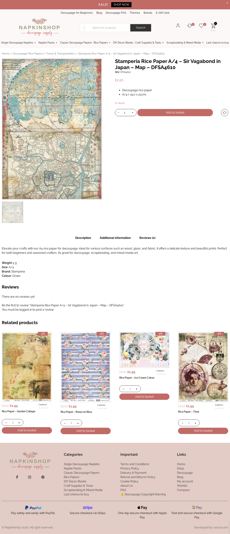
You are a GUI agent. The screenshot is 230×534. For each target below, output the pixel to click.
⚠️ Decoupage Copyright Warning (143, 494)
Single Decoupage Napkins (17, 42)
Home (6, 53)
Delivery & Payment (133, 472)
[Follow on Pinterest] (42, 477)
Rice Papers (101, 42)
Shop (180, 468)
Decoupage (185, 472)
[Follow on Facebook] (17, 477)
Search (140, 27)
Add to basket (175, 112)
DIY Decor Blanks (123, 42)
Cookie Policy (129, 481)
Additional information (115, 238)
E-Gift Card (162, 12)
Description (83, 238)
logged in (25, 309)
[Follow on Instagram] (29, 477)
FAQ (123, 490)
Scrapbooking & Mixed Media (184, 42)
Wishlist (182, 485)
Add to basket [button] (27, 430)
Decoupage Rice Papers (28, 53)
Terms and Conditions (134, 464)
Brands (148, 12)
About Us (126, 485)
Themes (135, 12)
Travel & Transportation (60, 53)
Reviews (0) (147, 238)
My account (185, 481)
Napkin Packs (46, 42)
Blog (99, 12)
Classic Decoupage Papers (76, 42)
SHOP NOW (121, 4)
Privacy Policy (129, 468)
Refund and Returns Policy (137, 477)
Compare (183, 490)
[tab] (83, 238)
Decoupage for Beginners (77, 12)
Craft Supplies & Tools (148, 42)
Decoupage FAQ (116, 12)
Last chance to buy (217, 42)
